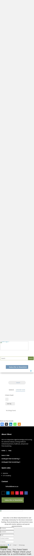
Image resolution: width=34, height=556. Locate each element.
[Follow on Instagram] (21, 493)
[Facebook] (2, 424)
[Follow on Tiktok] (17, 493)
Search (18, 382)
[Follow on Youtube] (12, 493)
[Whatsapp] (15, 424)
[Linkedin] (11, 424)
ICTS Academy (7, 475)
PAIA (9, 450)
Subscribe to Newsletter (18, 367)
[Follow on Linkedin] (8, 493)
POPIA (3, 450)
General (11, 390)
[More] (19, 424)
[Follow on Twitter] (3, 493)
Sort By (9, 404)
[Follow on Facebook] (26, 493)
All (10, 545)
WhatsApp (22, 545)
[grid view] (7, 399)
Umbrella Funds (20, 390)
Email (15, 545)
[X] (6, 424)
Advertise (5, 473)
